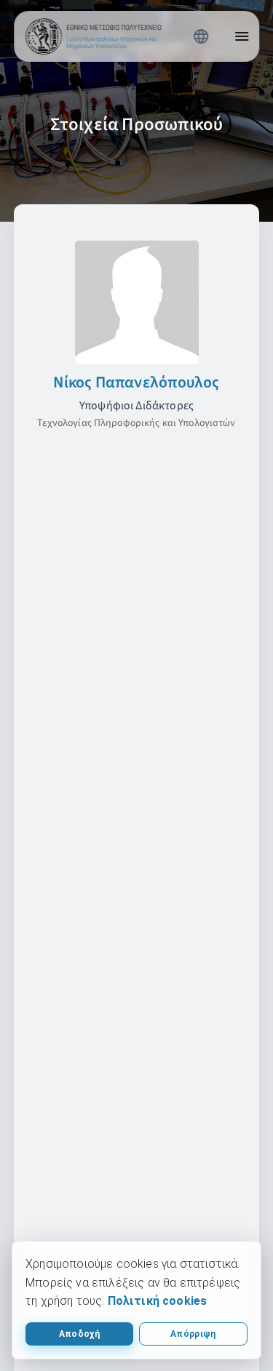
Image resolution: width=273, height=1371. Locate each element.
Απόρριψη (193, 1334)
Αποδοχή (79, 1334)
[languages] (200, 36)
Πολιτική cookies (157, 1301)
